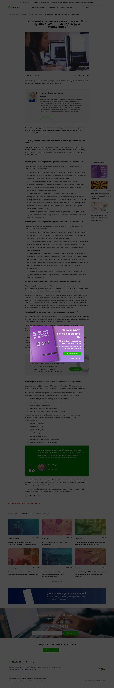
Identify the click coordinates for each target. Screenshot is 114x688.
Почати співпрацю (72, 353)
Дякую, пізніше (76, 359)
